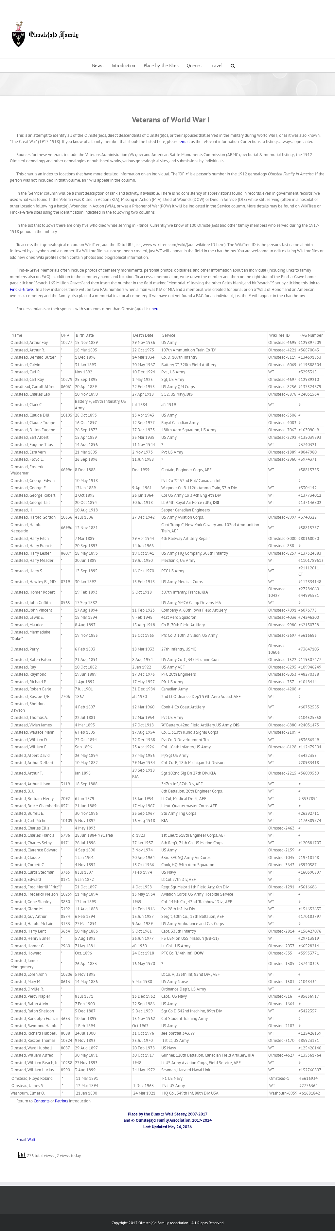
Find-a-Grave (21, 289)
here (155, 309)
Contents (41, 1101)
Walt (31, 1139)
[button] (233, 65)
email (185, 141)
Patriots (61, 1101)
